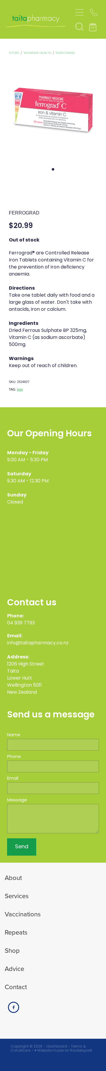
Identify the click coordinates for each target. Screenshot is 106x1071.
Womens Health (37, 53)
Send (21, 847)
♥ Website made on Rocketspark (63, 1051)
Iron (20, 389)
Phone (14, 757)
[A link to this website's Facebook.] (13, 1007)
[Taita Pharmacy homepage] (38, 19)
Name (13, 735)
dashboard (56, 1047)
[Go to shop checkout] (94, 26)
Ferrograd (65, 53)
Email (12, 778)
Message (17, 800)
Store (14, 53)
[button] (79, 26)
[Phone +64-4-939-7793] (94, 12)
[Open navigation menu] (79, 12)
